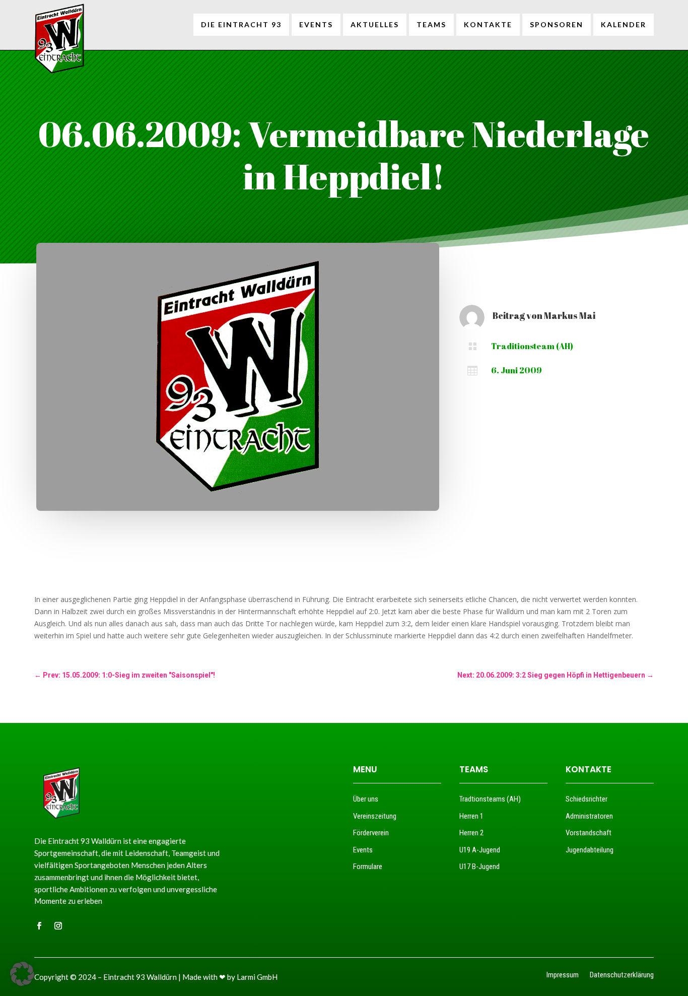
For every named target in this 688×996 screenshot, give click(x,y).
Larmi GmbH (257, 976)
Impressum (562, 975)
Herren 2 (471, 832)
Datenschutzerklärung (622, 975)
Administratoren (589, 816)
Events (363, 849)
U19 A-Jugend (479, 849)
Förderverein (371, 832)
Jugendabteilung (589, 849)
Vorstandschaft (588, 832)
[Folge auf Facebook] (38, 926)
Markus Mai (569, 315)
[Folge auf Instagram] (57, 926)
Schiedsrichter (586, 799)
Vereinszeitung (374, 816)
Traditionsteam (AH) (532, 346)
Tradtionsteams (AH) (490, 799)
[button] (22, 974)
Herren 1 (471, 816)
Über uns (365, 799)
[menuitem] (241, 25)
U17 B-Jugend (479, 866)
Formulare (367, 866)
